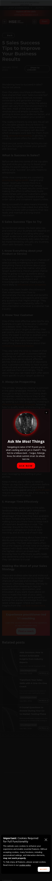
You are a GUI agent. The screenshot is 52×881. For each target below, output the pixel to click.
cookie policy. (25, 865)
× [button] (45, 840)
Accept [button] (43, 869)
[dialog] (26, 854)
